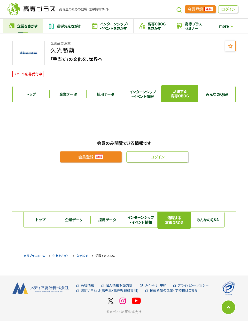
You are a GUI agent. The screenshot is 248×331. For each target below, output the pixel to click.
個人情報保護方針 (119, 285)
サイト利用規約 (155, 285)
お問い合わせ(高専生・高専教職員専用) (109, 290)
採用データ (105, 94)
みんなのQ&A (217, 94)
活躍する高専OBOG (180, 94)
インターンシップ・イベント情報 (142, 94)
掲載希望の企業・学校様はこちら (173, 290)
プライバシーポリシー (193, 285)
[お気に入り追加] (230, 46)
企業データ (68, 94)
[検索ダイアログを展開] (179, 9)
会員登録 (199, 9)
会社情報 (87, 285)
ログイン (228, 9)
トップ (31, 94)
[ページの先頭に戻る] (228, 307)
